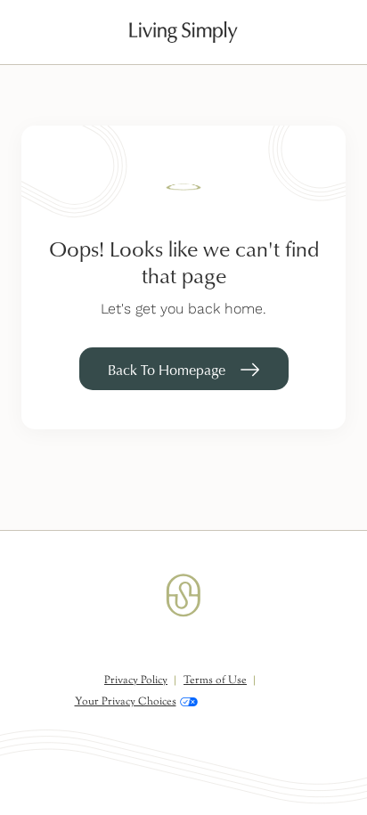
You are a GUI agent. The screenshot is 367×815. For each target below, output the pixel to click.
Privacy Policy (135, 680)
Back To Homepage (166, 369)
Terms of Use (215, 680)
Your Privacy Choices (125, 702)
